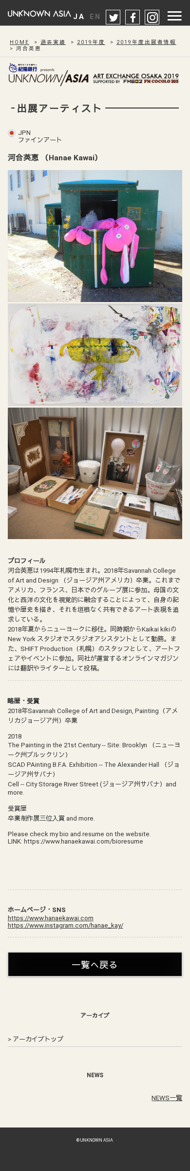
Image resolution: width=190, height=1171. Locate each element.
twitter (113, 17)
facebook (133, 17)
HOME (19, 42)
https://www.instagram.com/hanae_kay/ (65, 925)
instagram (152, 17)
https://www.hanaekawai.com (51, 918)
